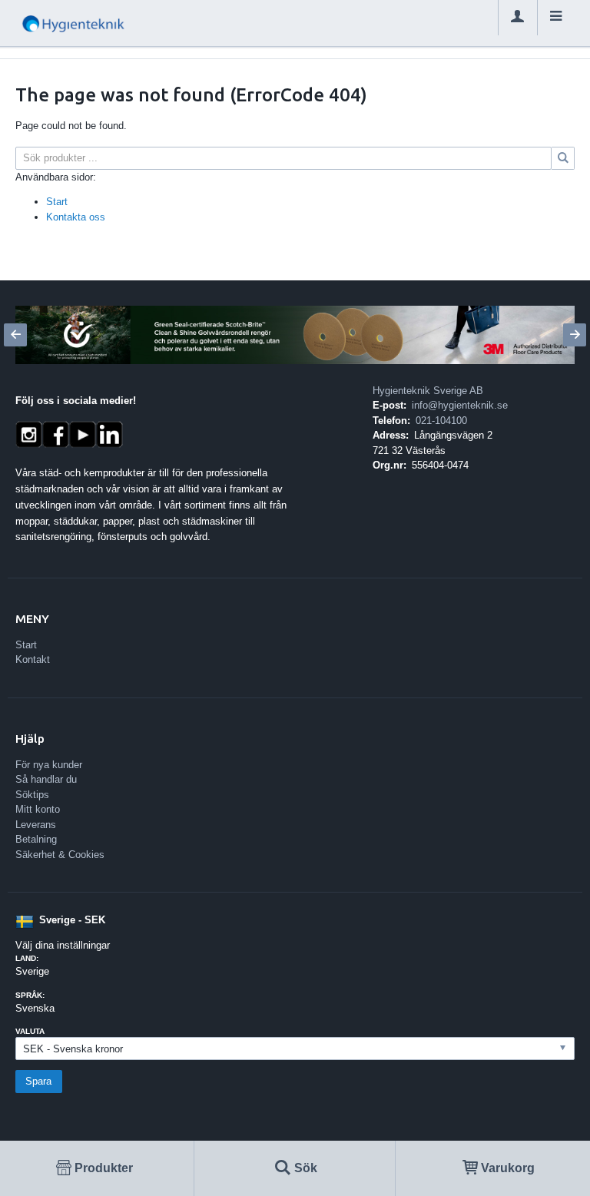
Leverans (35, 824)
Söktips (32, 794)
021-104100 (441, 420)
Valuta (30, 1031)
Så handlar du (46, 779)
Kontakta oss (75, 217)
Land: (26, 958)
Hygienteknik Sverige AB (428, 390)
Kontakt (32, 659)
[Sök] (563, 158)
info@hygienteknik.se (460, 405)
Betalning (36, 839)
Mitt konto (37, 809)
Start (57, 201)
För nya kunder (48, 764)
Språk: (30, 995)
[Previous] (15, 334)
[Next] (574, 334)
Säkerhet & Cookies (59, 854)
